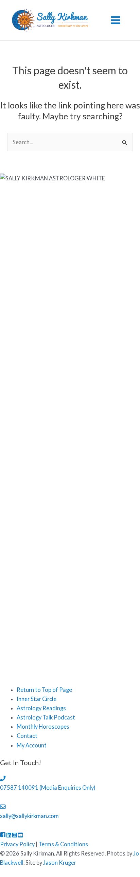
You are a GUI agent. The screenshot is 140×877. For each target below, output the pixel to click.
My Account (32, 745)
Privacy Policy (17, 844)
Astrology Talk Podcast (46, 717)
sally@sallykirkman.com (29, 816)
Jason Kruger (59, 862)
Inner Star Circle (36, 699)
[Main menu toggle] (115, 20)
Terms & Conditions (63, 844)
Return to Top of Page (44, 689)
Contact (27, 735)
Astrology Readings (41, 708)
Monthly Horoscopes (43, 726)
